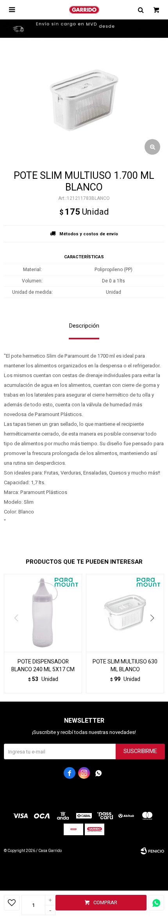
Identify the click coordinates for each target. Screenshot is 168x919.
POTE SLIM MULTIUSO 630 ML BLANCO (125, 666)
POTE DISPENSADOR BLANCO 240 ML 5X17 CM (43, 666)
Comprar (105, 902)
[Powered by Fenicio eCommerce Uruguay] (152, 851)
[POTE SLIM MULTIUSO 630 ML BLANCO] (125, 613)
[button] (155, 633)
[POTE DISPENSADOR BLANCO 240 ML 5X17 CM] (43, 613)
